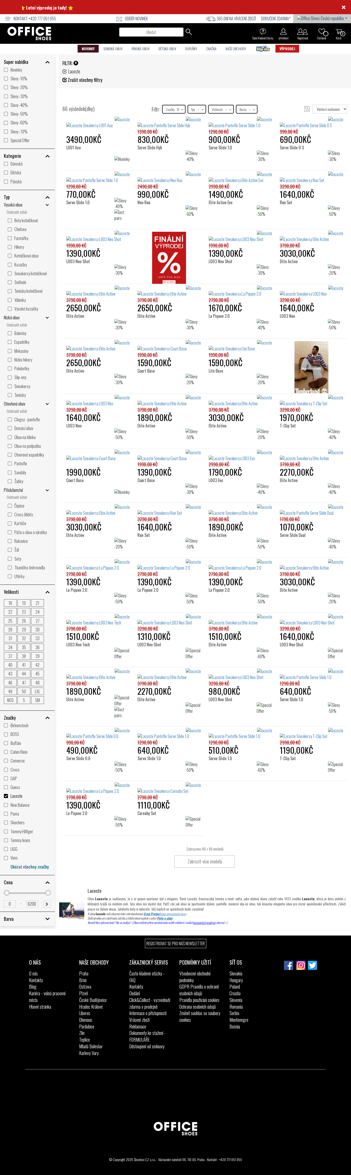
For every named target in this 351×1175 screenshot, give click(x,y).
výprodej (287, 48)
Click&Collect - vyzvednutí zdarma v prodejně (149, 1003)
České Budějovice (93, 1000)
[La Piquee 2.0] (221, 294)
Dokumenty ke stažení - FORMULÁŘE (147, 1036)
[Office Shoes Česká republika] (322, 18)
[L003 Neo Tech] (79, 622)
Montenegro (238, 1019)
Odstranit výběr (17, 212)
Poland (234, 986)
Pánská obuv (141, 48)
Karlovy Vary (89, 1053)
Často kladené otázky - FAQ (147, 976)
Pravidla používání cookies (199, 1000)
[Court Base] (148, 348)
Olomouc (85, 1019)
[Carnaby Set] (148, 791)
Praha (83, 973)
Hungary (236, 980)
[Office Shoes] (29, 33)
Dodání (134, 993)
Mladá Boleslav (91, 1046)
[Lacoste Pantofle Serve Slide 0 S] (311, 122)
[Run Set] (288, 180)
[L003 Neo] (289, 294)
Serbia (234, 1013)
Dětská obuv (167, 48)
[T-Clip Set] (289, 403)
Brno (83, 980)
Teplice (84, 1039)
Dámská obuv (113, 48)
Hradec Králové (91, 1006)
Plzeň (83, 993)
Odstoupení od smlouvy (146, 1046)
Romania (236, 1006)
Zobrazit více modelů (205, 861)
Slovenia (235, 1000)
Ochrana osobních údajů (197, 1006)
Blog (32, 986)
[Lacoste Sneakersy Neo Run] (169, 177)
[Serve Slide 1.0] (222, 125)
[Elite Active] (290, 239)
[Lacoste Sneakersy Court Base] (98, 455)
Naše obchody (236, 48)
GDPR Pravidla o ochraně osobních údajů (199, 990)
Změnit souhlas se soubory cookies (199, 1016)
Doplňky (191, 48)
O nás (33, 973)
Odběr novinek (136, 18)
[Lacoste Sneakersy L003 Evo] (240, 455)
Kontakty (36, 980)
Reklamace (137, 1026)
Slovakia (235, 973)
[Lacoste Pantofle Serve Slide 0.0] (98, 734)
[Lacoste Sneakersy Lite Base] (240, 346)
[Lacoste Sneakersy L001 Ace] (98, 122)
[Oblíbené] (321, 31)
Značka (211, 48)
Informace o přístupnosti (148, 1013)
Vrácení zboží (139, 1019)
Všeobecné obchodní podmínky (194, 976)
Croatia (235, 993)
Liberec (84, 1013)
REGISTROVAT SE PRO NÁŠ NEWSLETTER (175, 943)
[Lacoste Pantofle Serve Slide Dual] (311, 510)
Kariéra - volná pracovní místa (47, 996)
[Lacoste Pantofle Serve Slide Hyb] (169, 122)
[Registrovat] (302, 31)
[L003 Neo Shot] (79, 239)
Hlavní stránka (40, 1006)
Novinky (88, 48)
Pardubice (86, 1026)
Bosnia (234, 1026)
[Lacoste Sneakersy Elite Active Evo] (240, 177)
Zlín (82, 1033)
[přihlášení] (283, 31)
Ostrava (85, 986)
